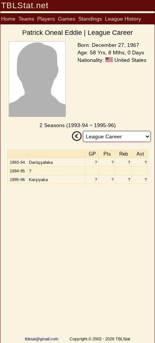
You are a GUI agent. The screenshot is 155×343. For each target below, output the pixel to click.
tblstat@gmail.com (41, 339)
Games (66, 19)
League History (123, 19)
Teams (26, 19)
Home (8, 19)
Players (46, 19)
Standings (90, 19)
